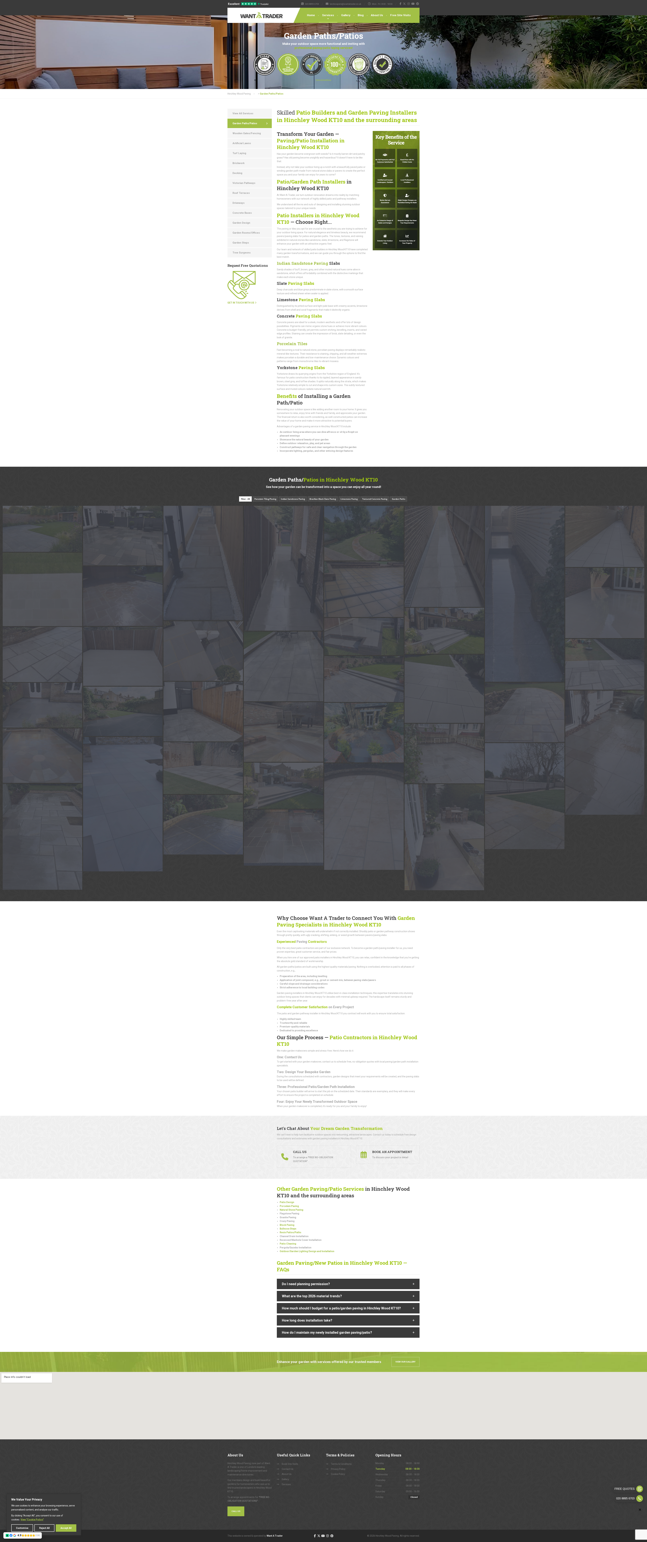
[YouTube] (413, 3)
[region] (44, 1514)
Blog (361, 15)
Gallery (345, 15)
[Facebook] (400, 3)
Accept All (66, 1528)
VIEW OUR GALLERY (405, 1361)
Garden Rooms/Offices (246, 232)
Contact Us (287, 1469)
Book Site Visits (290, 1464)
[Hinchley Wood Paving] (251, 13)
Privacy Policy (338, 1469)
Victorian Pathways (244, 183)
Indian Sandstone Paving (302, 263)
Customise (22, 1528)
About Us (377, 15)
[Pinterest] (418, 3)
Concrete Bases (242, 212)
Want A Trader (275, 1535)
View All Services (243, 113)
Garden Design (241, 222)
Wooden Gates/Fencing (247, 133)
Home (311, 15)
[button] (348, 1284)
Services (328, 15)
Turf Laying (239, 153)
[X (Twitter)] (404, 3)
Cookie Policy (338, 1474)
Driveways (238, 202)
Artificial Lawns (242, 143)
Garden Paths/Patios (245, 123)
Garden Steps (241, 242)
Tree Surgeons (242, 252)
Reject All (44, 1528)
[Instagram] (408, 3)
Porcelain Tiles (292, 343)
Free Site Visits (400, 15)
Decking (237, 173)
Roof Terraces (241, 192)
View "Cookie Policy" (32, 1519)
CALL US (236, 1511)
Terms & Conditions (341, 1464)
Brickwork (238, 163)
